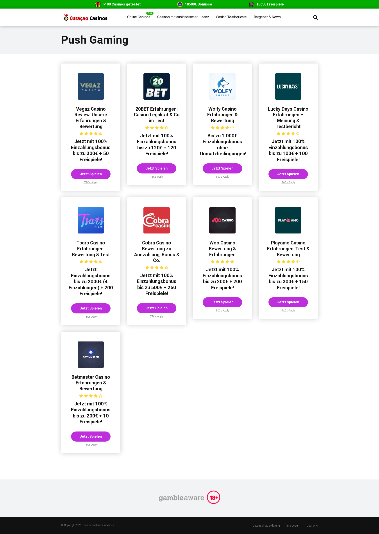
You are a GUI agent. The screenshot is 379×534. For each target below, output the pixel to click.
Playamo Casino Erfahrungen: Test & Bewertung (288, 248)
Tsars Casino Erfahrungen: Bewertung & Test (91, 248)
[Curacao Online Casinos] (85, 16)
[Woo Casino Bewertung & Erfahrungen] (222, 232)
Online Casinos (138, 17)
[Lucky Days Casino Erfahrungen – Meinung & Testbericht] (288, 98)
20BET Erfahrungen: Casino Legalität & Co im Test (157, 114)
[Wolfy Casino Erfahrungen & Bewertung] (222, 98)
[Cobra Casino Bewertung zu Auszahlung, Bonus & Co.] (156, 232)
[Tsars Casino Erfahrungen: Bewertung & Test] (91, 232)
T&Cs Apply (91, 182)
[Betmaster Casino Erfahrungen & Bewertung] (91, 366)
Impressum (293, 525)
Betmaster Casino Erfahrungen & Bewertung (91, 382)
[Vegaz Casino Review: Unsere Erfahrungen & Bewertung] (91, 98)
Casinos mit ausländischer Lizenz (183, 17)
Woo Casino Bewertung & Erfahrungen (222, 248)
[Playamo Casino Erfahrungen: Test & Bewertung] (288, 232)
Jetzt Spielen (91, 174)
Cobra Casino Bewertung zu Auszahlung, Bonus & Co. (156, 251)
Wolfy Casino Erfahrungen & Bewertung (222, 114)
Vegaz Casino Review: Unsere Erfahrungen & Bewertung (91, 117)
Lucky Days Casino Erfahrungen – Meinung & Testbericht (288, 117)
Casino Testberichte (231, 17)
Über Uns (312, 525)
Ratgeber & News (267, 17)
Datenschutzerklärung (266, 525)
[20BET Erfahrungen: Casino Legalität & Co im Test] (156, 98)
